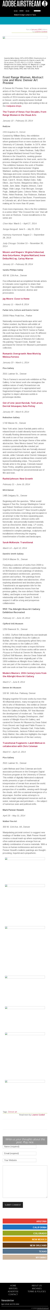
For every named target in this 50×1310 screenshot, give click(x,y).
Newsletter (7, 1300)
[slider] (37, 10)
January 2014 (36, 29)
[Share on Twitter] (17, 1124)
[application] (25, 11)
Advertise (13, 1291)
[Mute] (32, 11)
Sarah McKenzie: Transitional (18, 542)
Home (13, 1285)
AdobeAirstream (43, 1308)
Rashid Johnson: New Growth (18, 478)
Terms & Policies (37, 1291)
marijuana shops (13, 106)
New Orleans (38, 1245)
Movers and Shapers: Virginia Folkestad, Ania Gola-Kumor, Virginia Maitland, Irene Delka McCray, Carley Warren (24, 255)
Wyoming (41, 1257)
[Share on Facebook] (20, 1124)
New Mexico (39, 1239)
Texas (43, 1251)
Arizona (41, 1221)
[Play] (11, 11)
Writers (13, 1288)
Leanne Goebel (41, 32)
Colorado (40, 1233)
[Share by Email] (33, 1124)
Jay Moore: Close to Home (16, 298)
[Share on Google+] (27, 1124)
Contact (13, 1294)
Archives (37, 1288)
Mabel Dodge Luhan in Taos (25, 15)
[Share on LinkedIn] (30, 1124)
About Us (37, 1285)
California (40, 1227)
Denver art (12, 1112)
